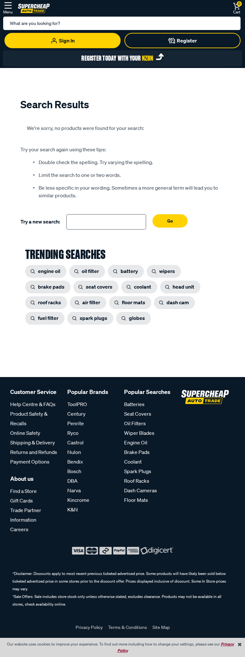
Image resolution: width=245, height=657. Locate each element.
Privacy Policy (89, 627)
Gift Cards (21, 500)
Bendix (75, 461)
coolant (142, 286)
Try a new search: (40, 221)
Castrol (75, 442)
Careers (19, 529)
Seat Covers (137, 414)
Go (170, 221)
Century (76, 414)
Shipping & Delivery (32, 442)
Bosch (74, 471)
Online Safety (25, 433)
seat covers (99, 286)
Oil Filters (135, 423)
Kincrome (78, 500)
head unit (183, 286)
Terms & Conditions (127, 627)
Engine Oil (135, 442)
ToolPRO (77, 404)
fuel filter (48, 318)
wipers (167, 271)
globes (137, 318)
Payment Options (29, 461)
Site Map (161, 627)
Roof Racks (136, 481)
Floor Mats (136, 500)
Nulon (74, 452)
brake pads (51, 286)
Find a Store (23, 491)
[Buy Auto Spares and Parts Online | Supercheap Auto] (34, 7)
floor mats (133, 302)
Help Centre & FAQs (33, 404)
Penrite (75, 423)
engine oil (49, 271)
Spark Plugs (137, 471)
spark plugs (93, 318)
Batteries (134, 404)
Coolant (133, 461)
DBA (72, 481)
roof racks (49, 302)
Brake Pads (137, 452)
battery (129, 271)
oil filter (90, 271)
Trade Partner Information (25, 515)
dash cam (178, 302)
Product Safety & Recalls (29, 419)
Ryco (72, 433)
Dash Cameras (140, 490)
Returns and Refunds (33, 452)
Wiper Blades (139, 433)
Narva (74, 490)
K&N (72, 509)
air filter (91, 302)
